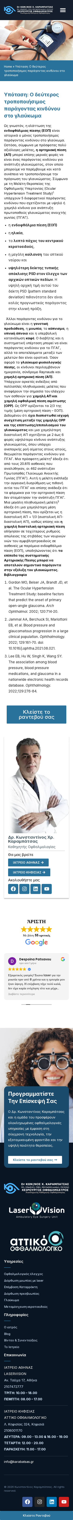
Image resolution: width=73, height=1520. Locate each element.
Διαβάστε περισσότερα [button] (21, 994)
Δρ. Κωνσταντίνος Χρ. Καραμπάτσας (31, 839)
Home (8, 66)
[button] (63, 10)
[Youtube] (47, 889)
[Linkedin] (35, 889)
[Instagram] (24, 889)
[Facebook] (13, 889)
